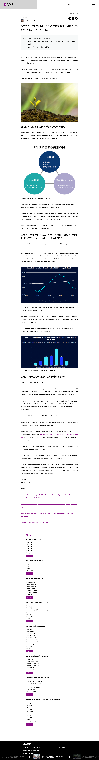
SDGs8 (26, 17)
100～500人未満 (31, 636)
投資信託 (29, 703)
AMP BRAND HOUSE (28, 753)
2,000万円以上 (31, 594)
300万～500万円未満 (32, 584)
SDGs (24, 17)
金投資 (29, 715)
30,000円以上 (30, 668)
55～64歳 (29, 551)
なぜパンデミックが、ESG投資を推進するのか (39, 47)
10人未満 (29, 629)
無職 (28, 648)
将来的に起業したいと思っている (35, 681)
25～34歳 (29, 544)
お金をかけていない (32, 670)
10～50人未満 (30, 631)
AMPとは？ (25, 747)
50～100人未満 (31, 634)
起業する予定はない (32, 691)
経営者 (29, 614)
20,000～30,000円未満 (33, 665)
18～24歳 (29, 542)
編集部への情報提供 (28, 750)
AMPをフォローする (63, 747)
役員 (28, 612)
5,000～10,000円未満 (32, 661)
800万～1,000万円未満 (33, 588)
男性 (28, 564)
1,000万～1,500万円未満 (33, 590)
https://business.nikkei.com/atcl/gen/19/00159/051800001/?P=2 (37, 522)
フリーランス (30, 616)
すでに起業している (31, 685)
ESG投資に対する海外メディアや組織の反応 (39, 38)
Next (69, 757)
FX (28, 713)
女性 (28, 566)
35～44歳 (29, 547)
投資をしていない (31, 721)
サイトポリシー (36, 747)
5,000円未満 (30, 659)
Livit (28, 482)
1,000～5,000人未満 (32, 640)
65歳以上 (29, 553)
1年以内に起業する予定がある (34, 683)
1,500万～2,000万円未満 (33, 592)
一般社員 (29, 606)
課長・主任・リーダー (32, 608)
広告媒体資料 (36, 750)
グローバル (75, 13)
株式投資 (29, 705)
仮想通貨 (29, 709)
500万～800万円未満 (32, 586)
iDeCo (29, 707)
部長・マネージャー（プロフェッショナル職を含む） (38, 610)
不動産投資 (30, 711)
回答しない (30, 570)
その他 (28, 568)
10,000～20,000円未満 (33, 663)
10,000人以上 (30, 644)
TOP (71, 13)
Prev (30, 757)
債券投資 (29, 717)
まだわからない (31, 689)
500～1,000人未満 (31, 638)
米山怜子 (27, 20)
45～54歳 (29, 549)
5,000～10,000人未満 (32, 642)
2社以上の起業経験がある (33, 687)
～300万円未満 (31, 582)
